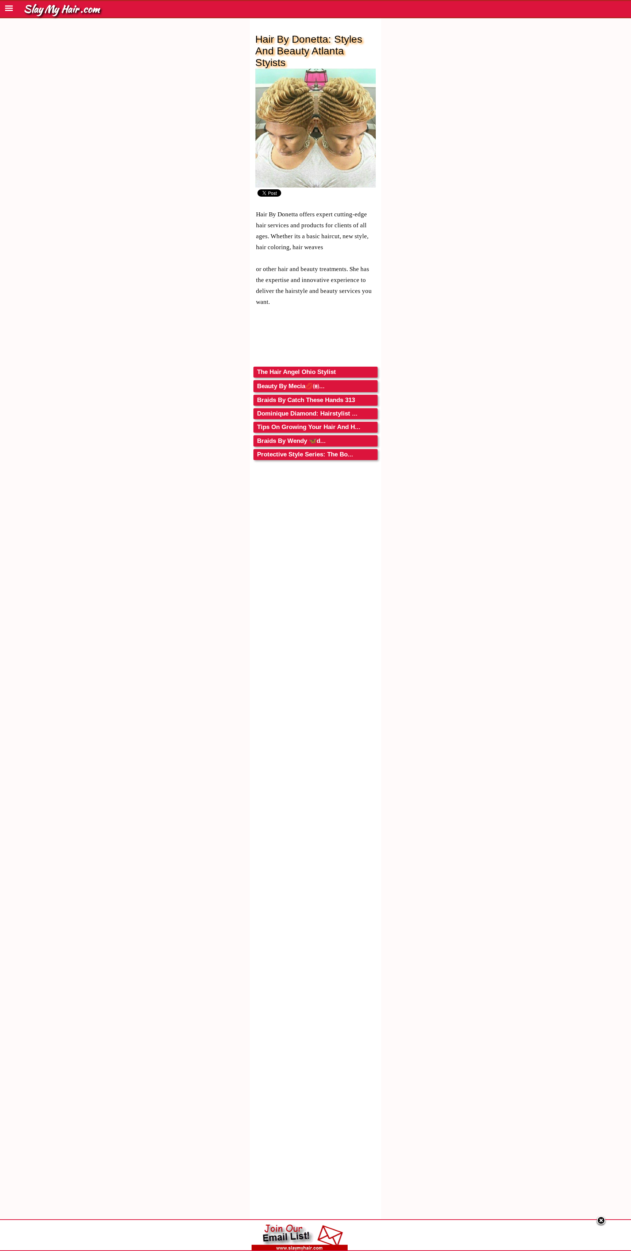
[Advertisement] (315, 534)
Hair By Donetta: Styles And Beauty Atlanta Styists (308, 51)
